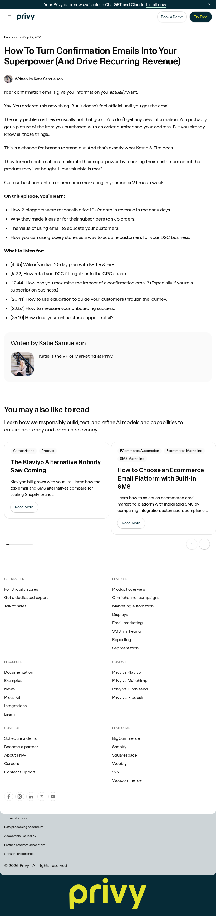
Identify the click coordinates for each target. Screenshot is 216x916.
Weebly (119, 763)
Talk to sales (15, 605)
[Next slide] (204, 544)
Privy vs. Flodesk (127, 697)
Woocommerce (127, 780)
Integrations (15, 705)
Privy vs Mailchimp (130, 680)
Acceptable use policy (20, 836)
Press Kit (12, 697)
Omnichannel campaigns (135, 597)
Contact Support (19, 771)
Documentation (18, 672)
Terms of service (16, 818)
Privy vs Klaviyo (126, 672)
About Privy (15, 755)
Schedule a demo (20, 738)
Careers (11, 763)
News (9, 688)
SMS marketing (126, 631)
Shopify (119, 746)
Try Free (200, 17)
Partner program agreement (24, 845)
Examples (13, 680)
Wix (115, 771)
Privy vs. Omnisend (130, 688)
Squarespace (124, 755)
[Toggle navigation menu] (9, 17)
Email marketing (127, 622)
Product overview (129, 589)
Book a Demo (172, 17)
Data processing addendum (23, 827)
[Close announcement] (210, 5)
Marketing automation (133, 605)
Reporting (121, 639)
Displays (120, 614)
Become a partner (21, 746)
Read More (26, 508)
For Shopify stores (21, 589)
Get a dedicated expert (26, 597)
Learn (9, 714)
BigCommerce (126, 738)
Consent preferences (19, 854)
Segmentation (125, 648)
